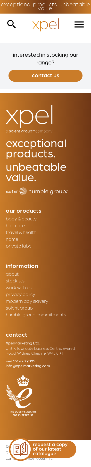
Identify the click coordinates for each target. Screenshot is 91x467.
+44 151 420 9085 (20, 360)
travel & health (21, 232)
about (12, 273)
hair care (15, 225)
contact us (45, 74)
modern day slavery (27, 300)
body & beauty (21, 218)
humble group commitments (36, 314)
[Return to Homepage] (45, 25)
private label (19, 245)
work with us (19, 287)
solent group (19, 307)
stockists (15, 280)
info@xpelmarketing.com (28, 365)
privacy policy (20, 294)
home (12, 238)
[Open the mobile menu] (79, 24)
